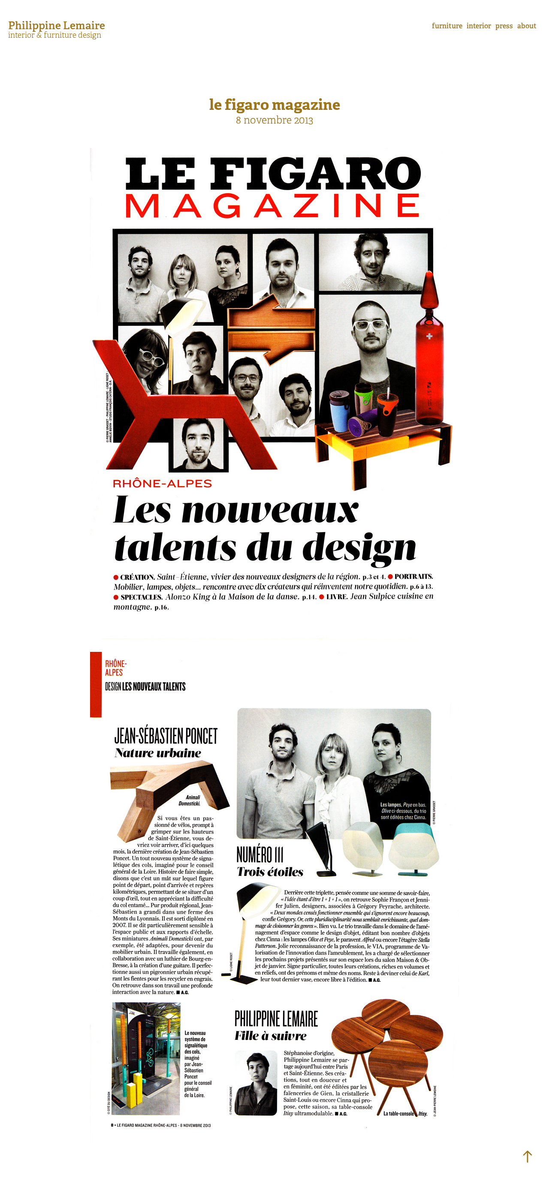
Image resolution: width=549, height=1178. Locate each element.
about (527, 25)
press (504, 25)
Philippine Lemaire (56, 25)
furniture (447, 25)
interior (479, 25)
